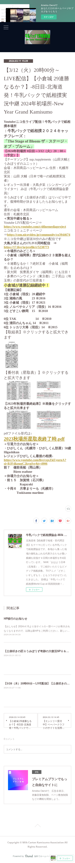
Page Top (37, 826)
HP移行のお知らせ (15, 618)
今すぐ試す (49, 16)
